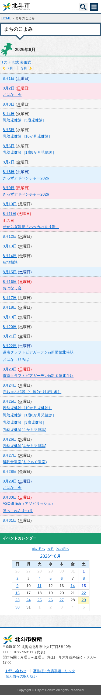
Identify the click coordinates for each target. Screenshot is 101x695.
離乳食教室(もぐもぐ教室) (25, 462)
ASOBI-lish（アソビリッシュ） (29, 503)
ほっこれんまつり (18, 511)
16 (17, 593)
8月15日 (10, 272)
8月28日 (10, 471)
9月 (24, 68)
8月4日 (9, 113)
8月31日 (10, 520)
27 (62, 600)
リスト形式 (9, 62)
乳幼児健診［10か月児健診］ (27, 136)
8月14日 (10, 256)
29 (84, 600)
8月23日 (10, 369)
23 (17, 600)
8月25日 (10, 401)
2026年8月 (50, 556)
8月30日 (10, 497)
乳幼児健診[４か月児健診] (24, 429)
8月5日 (9, 130)
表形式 (25, 62)
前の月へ (38, 549)
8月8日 (9, 172)
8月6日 (9, 146)
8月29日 (10, 481)
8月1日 (9, 78)
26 (17, 571)
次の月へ (62, 549)
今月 (50, 549)
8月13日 (10, 246)
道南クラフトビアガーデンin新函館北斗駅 (38, 352)
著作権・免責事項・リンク (54, 671)
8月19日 (10, 317)
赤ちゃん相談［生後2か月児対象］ (32, 392)
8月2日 (9, 88)
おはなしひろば (16, 359)
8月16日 (10, 281)
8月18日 (10, 307)
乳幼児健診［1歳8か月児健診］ (29, 152)
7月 (10, 68)
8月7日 (9, 162)
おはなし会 (12, 94)
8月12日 (10, 236)
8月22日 (10, 346)
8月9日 (9, 188)
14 (73, 586)
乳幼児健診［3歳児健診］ (24, 120)
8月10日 (10, 204)
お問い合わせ (15, 671)
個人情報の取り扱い (21, 676)
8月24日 (10, 385)
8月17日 (10, 298)
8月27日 (10, 455)
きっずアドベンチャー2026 (26, 178)
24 (28, 600)
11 (39, 586)
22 (84, 593)
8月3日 (9, 104)
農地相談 (10, 262)
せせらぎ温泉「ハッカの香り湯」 (31, 227)
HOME (6, 18)
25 (39, 600)
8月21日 (10, 336)
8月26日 (10, 439)
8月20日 (10, 327)
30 (17, 607)
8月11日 (9, 213)
